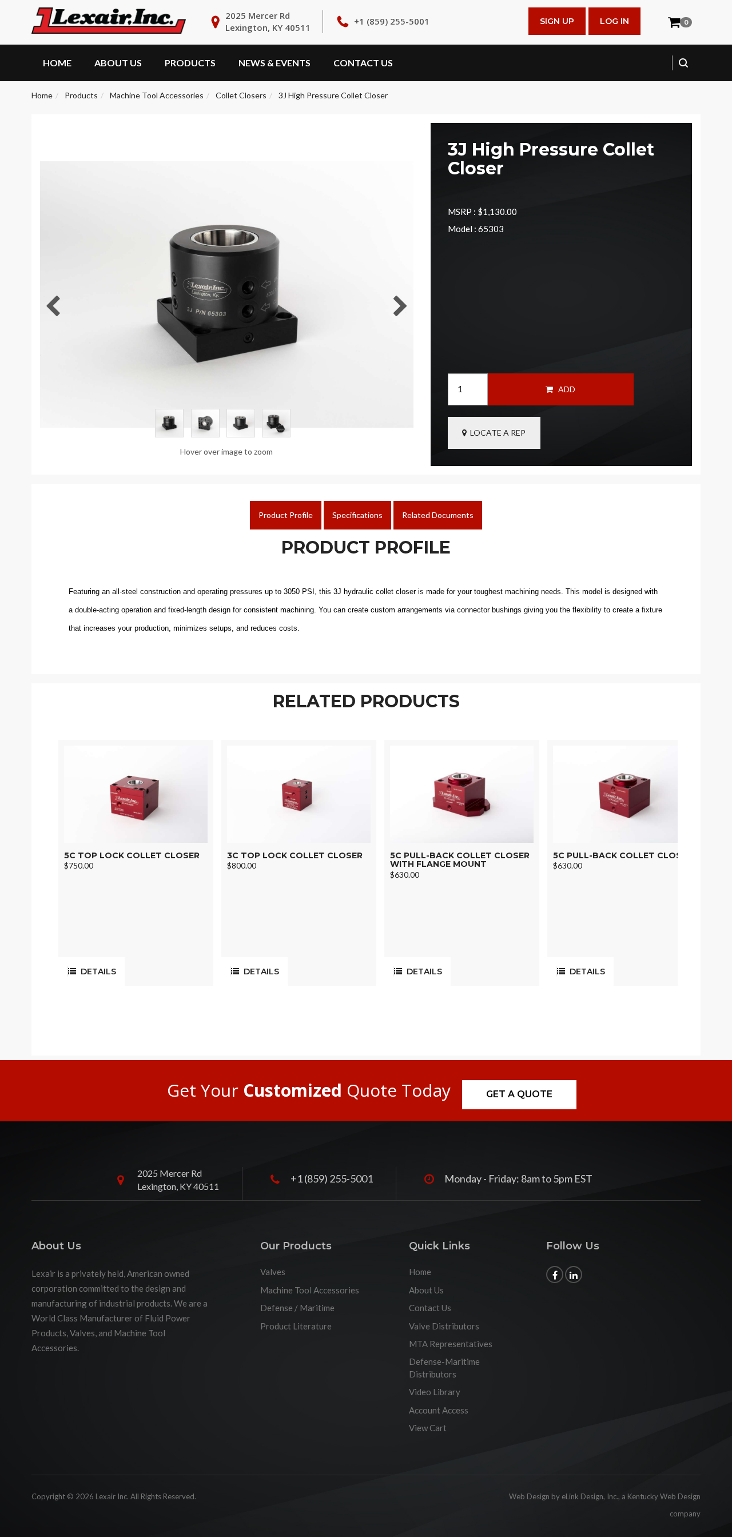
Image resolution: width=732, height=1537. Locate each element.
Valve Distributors (444, 1326)
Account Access (438, 1410)
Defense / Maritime (297, 1308)
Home (57, 62)
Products (190, 62)
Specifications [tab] (357, 515)
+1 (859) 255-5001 (391, 21)
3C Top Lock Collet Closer (295, 855)
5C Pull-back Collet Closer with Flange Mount (460, 859)
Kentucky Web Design (664, 1496)
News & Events (274, 62)
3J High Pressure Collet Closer (333, 95)
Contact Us (363, 62)
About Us (118, 62)
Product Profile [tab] (285, 515)
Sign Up (557, 21)
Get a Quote (519, 1094)
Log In (614, 21)
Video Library (434, 1392)
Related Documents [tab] (438, 515)
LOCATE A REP (496, 432)
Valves (272, 1272)
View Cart (428, 1428)
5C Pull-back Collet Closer (623, 855)
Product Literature (296, 1326)
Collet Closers (241, 95)
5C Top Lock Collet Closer (132, 855)
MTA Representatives (450, 1344)
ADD (564, 389)
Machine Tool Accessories (157, 95)
